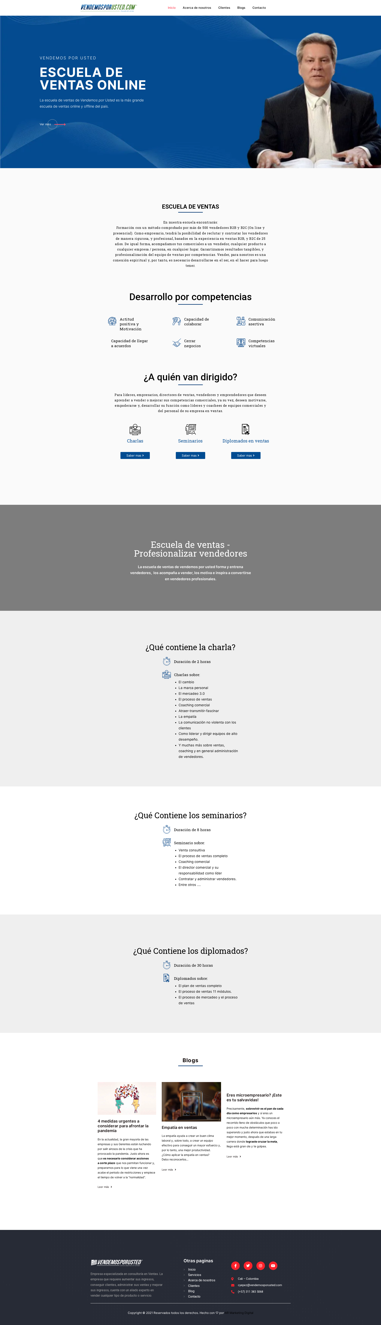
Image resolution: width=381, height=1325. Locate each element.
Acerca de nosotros (197, 8)
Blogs (241, 8)
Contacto (259, 8)
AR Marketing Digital (238, 1313)
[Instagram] (260, 1265)
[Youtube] (273, 1265)
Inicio (172, 8)
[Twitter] (248, 1265)
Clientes (224, 8)
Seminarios (190, 441)
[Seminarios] (190, 429)
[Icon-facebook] (235, 1265)
